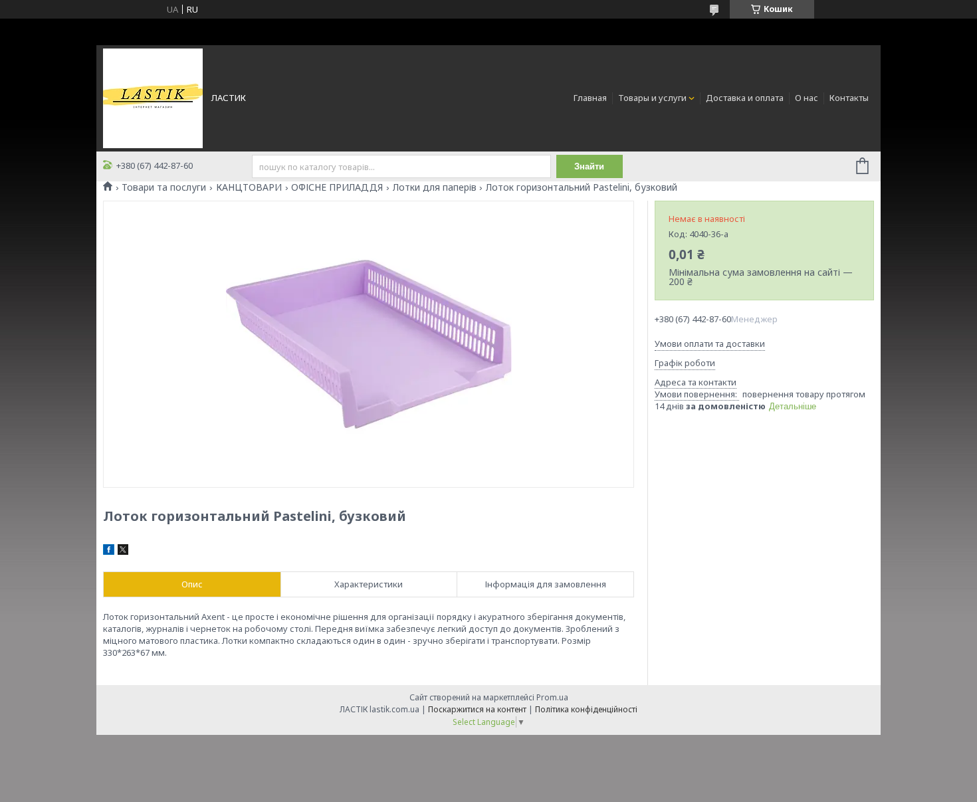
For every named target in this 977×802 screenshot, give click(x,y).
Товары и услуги (652, 98)
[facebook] (108, 551)
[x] (123, 551)
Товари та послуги (164, 187)
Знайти (589, 166)
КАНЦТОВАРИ (249, 187)
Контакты (849, 98)
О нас (806, 98)
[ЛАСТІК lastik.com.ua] (153, 97)
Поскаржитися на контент (477, 709)
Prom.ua (552, 697)
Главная (590, 98)
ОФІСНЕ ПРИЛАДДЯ (337, 187)
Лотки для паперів (435, 187)
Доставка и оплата (745, 98)
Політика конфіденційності (586, 709)
